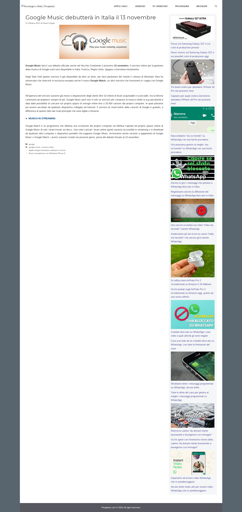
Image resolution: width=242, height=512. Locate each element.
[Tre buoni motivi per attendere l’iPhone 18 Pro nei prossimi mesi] (192, 72)
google (32, 144)
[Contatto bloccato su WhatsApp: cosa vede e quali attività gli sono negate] (192, 315)
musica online (48, 147)
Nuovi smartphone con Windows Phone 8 (47, 153)
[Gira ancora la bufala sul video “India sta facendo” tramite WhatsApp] (192, 211)
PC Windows (160, 6)
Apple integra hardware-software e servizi (47, 150)
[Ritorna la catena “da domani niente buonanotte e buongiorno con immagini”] (192, 416)
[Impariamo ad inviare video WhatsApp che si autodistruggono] (192, 463)
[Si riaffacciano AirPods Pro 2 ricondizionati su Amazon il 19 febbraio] (192, 262)
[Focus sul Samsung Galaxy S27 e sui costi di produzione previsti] (192, 29)
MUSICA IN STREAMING (42, 118)
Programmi (182, 6)
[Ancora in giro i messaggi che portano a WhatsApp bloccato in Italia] (192, 168)
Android (140, 6)
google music (34, 147)
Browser (201, 6)
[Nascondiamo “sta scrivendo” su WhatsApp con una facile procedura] (192, 120)
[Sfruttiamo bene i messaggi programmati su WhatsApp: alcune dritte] (192, 367)
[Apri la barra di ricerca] (216, 6)
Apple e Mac (121, 6)
